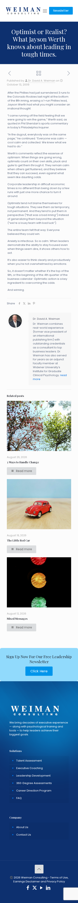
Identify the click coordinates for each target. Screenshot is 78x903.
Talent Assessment (29, 761)
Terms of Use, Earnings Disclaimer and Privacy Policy (40, 879)
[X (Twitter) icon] (34, 888)
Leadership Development (33, 776)
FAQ (19, 798)
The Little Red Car (18, 540)
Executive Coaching (29, 768)
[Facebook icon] (28, 888)
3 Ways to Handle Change (23, 462)
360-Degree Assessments (34, 783)
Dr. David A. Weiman (41, 81)
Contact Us (23, 835)
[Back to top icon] (39, 869)
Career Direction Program (33, 791)
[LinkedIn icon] (48, 888)
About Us (22, 827)
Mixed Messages (17, 618)
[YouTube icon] (41, 888)
